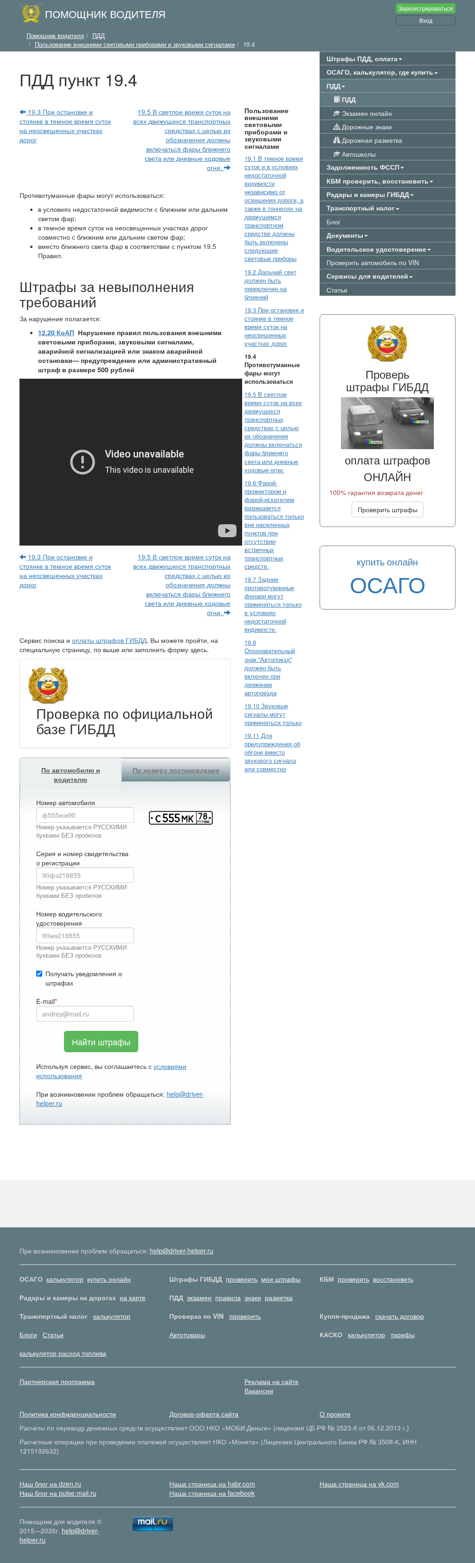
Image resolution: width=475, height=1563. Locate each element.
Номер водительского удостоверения (69, 918)
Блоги (28, 1334)
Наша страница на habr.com (212, 1483)
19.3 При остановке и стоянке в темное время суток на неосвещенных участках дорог (65, 125)
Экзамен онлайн (366, 113)
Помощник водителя (105, 13)
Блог (333, 221)
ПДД (348, 99)
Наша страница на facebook (212, 1493)
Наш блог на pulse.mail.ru (57, 1493)
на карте (133, 1297)
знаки (252, 1297)
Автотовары (187, 1334)
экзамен (199, 1297)
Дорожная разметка (371, 140)
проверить (241, 1278)
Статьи (337, 289)
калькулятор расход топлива (62, 1353)
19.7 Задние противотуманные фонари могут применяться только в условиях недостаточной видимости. (273, 604)
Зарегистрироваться (425, 8)
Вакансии (258, 1390)
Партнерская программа (57, 1381)
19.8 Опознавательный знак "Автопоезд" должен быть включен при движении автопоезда (269, 667)
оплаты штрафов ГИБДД (109, 640)
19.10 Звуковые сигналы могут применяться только (273, 714)
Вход (425, 20)
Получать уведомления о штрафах (83, 978)
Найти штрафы (101, 1042)
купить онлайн (109, 1278)
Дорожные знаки (366, 126)
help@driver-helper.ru (181, 1250)
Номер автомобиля (65, 802)
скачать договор (399, 1316)
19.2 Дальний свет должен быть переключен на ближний (270, 284)
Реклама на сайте (271, 1381)
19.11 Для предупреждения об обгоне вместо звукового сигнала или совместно (272, 752)
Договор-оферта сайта (203, 1413)
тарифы (403, 1334)
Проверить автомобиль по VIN (373, 262)
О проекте (335, 1413)
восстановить (393, 1278)
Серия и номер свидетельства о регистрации (82, 858)
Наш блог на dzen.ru (50, 1483)
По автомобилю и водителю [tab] (70, 774)
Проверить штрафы (387, 509)
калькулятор (64, 1278)
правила (228, 1297)
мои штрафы (281, 1278)
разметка (279, 1297)
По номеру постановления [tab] (176, 770)
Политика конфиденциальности (67, 1413)
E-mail (45, 1001)
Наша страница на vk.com (359, 1483)
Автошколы (358, 154)
